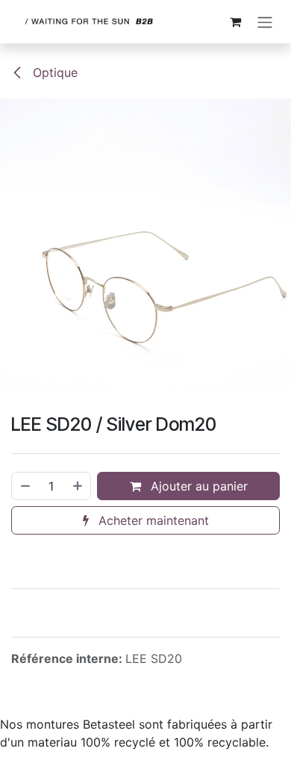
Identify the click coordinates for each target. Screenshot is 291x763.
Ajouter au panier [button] (197, 486)
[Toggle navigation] (265, 21)
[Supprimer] (24, 486)
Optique (53, 72)
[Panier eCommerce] (235, 22)
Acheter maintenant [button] (152, 520)
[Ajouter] (78, 486)
